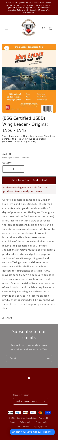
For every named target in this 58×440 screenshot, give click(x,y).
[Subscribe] (48, 358)
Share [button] (8, 317)
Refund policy (26, 422)
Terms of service (21, 427)
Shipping (6, 158)
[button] (6, 28)
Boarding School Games (28, 418)
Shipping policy (39, 427)
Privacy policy (42, 422)
